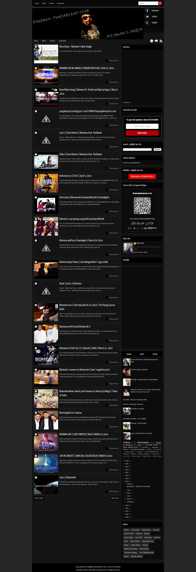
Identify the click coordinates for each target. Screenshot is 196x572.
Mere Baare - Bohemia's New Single (75, 46)
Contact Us (126, 102)
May (128, 493)
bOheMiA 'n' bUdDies (137, 409)
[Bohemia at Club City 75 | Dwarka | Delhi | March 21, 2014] (46, 355)
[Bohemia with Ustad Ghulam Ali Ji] (46, 334)
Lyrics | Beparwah (67, 477)
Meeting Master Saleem (70, 413)
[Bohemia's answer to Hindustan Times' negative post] (46, 377)
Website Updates (144, 454)
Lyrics (139, 445)
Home (37, 3)
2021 (127, 472)
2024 (127, 466)
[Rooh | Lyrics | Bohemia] (46, 291)
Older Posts (115, 498)
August (129, 484)
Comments (60, 3)
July (128, 490)
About (44, 3)
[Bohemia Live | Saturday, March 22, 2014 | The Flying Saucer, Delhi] (46, 312)
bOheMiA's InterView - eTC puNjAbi (134, 418)
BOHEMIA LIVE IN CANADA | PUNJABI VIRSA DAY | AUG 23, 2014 (86, 68)
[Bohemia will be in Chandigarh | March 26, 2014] (46, 248)
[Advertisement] (142, 308)
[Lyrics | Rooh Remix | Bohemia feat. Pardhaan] (46, 140)
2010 (127, 514)
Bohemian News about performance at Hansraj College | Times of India (88, 393)
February (130, 502)
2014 (127, 481)
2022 (127, 469)
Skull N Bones (157, 456)
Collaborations (155, 454)
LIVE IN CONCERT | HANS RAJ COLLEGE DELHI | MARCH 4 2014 (85, 456)
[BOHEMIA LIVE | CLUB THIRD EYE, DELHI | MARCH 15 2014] (46, 441)
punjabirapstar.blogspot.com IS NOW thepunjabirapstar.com (87, 111)
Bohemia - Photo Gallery (139, 423)
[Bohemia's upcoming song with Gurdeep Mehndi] (46, 226)
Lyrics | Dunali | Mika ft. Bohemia (141, 433)
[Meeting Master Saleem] (46, 420)
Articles (149, 449)
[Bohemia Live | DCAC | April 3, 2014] (46, 183)
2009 (127, 517)
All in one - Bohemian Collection (133, 404)
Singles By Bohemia (130, 549)
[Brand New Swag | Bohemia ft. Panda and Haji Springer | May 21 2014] (46, 97)
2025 (127, 464)
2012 (127, 508)
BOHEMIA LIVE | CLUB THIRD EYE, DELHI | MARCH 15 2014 (83, 434)
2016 (127, 478)
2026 (127, 461)
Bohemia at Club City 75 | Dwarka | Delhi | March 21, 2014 (86, 348)
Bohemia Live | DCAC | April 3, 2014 (75, 176)
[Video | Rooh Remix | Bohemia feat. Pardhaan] (46, 161)
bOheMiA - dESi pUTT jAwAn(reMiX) (135, 399)
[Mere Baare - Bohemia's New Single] (46, 54)
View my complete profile (141, 252)
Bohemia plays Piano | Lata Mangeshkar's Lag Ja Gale (83, 262)
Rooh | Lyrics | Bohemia (70, 283)
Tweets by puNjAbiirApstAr (131, 163)
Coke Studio (157, 449)
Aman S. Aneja (37, 47)
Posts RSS (161, 41)
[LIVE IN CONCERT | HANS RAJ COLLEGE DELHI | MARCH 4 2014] (46, 463)
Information (143, 442)
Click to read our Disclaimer (112, 567)
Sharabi (139, 451)
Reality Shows (147, 456)
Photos (125, 449)
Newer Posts (39, 498)
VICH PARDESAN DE (152, 451)
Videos (126, 442)
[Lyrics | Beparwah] (46, 484)
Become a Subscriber (142, 176)
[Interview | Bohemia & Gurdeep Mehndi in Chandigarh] (46, 204)
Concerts (145, 447)
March (129, 499)
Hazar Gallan (129, 451)
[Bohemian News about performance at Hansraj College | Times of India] (46, 398)
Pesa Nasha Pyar (130, 447)
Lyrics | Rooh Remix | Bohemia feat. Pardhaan (80, 132)
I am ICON (126, 456)
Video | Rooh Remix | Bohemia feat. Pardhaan (80, 154)
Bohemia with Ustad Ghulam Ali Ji (74, 326)
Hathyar (133, 454)
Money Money (136, 456)
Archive (51, 3)
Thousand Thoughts (137, 449)
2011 (127, 511)
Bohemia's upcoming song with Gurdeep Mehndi (81, 219)
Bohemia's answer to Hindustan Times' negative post (84, 369)
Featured (126, 454)
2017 (127, 475)
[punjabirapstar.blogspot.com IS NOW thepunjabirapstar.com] (46, 118)
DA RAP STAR (152, 445)
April (128, 496)
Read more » (114, 60)
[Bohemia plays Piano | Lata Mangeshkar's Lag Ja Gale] (46, 269)
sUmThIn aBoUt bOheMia (139, 369)
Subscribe (142, 133)
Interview (155, 447)
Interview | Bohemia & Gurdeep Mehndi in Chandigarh (84, 197)
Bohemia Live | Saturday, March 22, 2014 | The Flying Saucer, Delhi (87, 307)
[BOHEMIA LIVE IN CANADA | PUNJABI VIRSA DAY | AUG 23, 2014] (46, 75)
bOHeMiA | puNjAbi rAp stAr (98, 570)
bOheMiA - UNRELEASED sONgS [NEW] (144, 379)
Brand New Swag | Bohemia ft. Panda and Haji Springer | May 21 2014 (88, 91)
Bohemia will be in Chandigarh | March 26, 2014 (81, 240)
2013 (127, 505)
